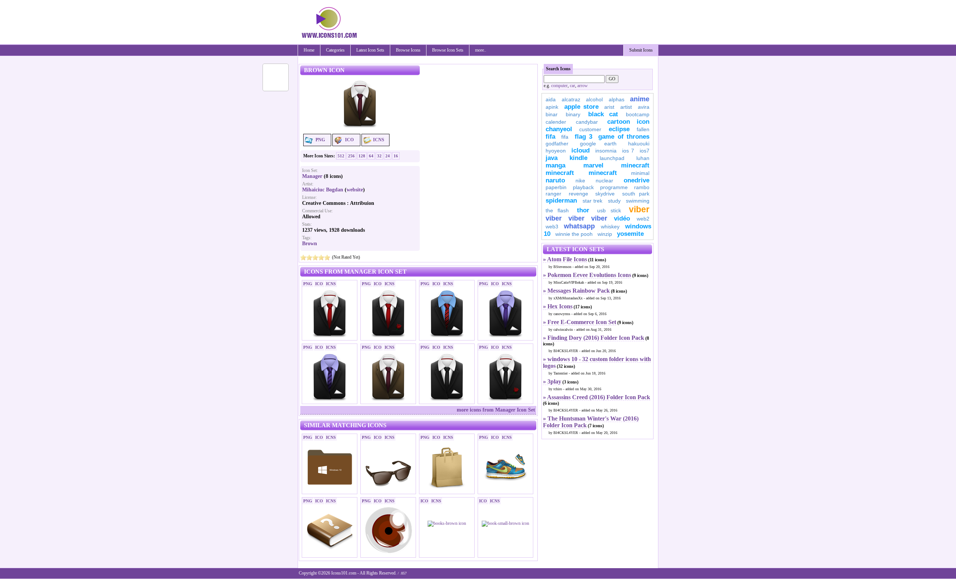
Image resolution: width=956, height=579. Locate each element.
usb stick (609, 210)
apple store (581, 106)
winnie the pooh (574, 234)
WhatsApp (579, 226)
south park (636, 194)
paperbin (556, 187)
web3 (552, 227)
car (572, 85)
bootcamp (637, 114)
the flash (557, 210)
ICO (349, 139)
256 (351, 156)
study (614, 201)
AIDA (551, 99)
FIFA (550, 136)
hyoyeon (556, 151)
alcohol (594, 99)
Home (309, 50)
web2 (643, 219)
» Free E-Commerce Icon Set (579, 322)
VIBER (554, 218)
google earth (598, 144)
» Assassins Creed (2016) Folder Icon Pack (596, 397)
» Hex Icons (557, 306)
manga (555, 165)
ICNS (378, 139)
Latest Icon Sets (370, 50)
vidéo (622, 218)
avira (643, 107)
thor (583, 210)
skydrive (605, 194)
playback (583, 187)
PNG (320, 139)
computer (559, 85)
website (355, 190)
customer (590, 129)
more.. (480, 50)
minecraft (635, 165)
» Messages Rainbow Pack (576, 290)
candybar (587, 122)
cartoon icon (628, 121)
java (552, 157)
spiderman (561, 200)
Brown (309, 243)
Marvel (593, 165)
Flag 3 (583, 136)
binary (573, 114)
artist (626, 107)
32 (379, 156)
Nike (580, 181)
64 (371, 156)
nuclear (604, 181)
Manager (312, 176)
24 (387, 156)
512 (341, 156)
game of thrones (623, 136)
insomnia (606, 151)
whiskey (610, 227)
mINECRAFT (560, 172)
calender (556, 122)
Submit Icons (641, 50)
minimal (640, 173)
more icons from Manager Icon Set (496, 410)
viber (639, 209)
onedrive (636, 180)
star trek (593, 201)
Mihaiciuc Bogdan (322, 190)
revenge (578, 194)
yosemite (630, 233)
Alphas (616, 99)
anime (639, 99)
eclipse (619, 129)
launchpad (612, 158)
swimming (637, 201)
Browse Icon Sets (447, 50)
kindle (578, 157)
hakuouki (638, 144)
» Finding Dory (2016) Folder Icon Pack (593, 338)
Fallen (643, 129)
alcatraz (571, 99)
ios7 (644, 151)
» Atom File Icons (565, 259)
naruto (555, 180)
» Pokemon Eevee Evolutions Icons (587, 275)
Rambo (641, 187)
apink (552, 107)
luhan (642, 158)
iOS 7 (628, 151)
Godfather (557, 144)
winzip (605, 234)
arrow (582, 85)
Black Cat (603, 114)
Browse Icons (408, 50)
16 (396, 156)
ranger (553, 194)
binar (552, 114)
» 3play (552, 381)
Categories (335, 50)
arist (609, 107)
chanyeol (559, 129)
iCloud (580, 150)
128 (361, 156)
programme (614, 187)
